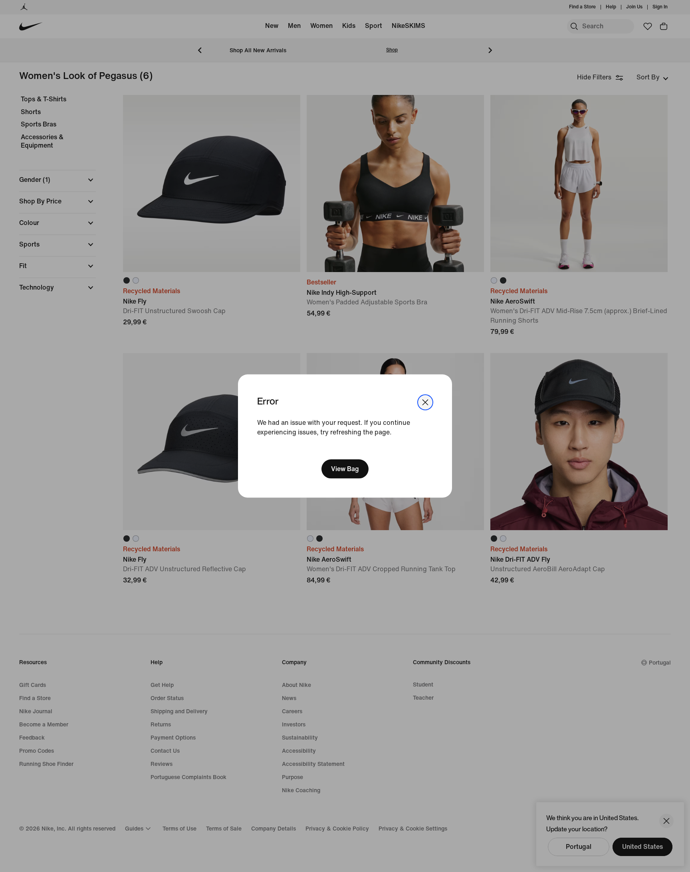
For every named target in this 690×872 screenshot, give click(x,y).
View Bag (345, 468)
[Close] (425, 402)
